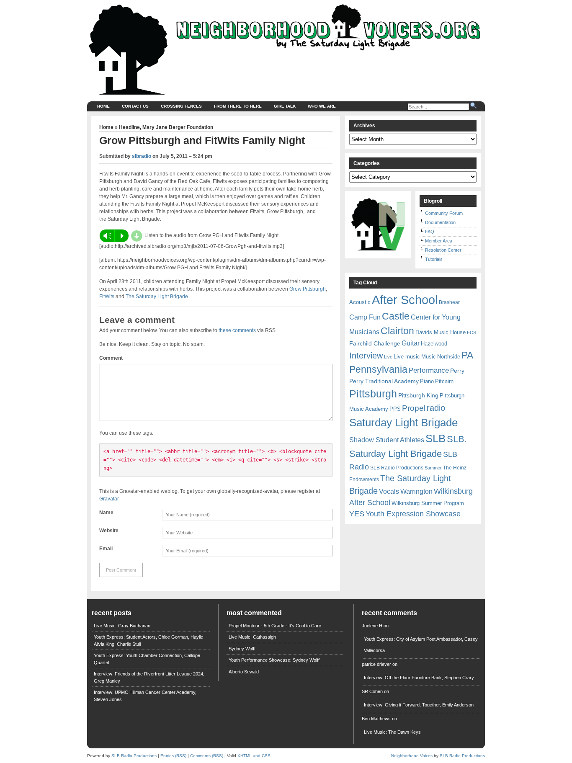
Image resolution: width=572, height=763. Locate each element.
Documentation (440, 222)
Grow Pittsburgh (307, 289)
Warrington (416, 491)
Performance (429, 370)
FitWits (106, 296)
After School (405, 300)
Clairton (397, 330)
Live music (407, 356)
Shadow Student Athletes (386, 439)
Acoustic (360, 302)
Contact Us (135, 106)
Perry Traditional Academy (384, 381)
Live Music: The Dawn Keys (392, 732)
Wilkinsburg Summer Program (428, 503)
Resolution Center (443, 250)
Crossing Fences (181, 106)
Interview (366, 355)
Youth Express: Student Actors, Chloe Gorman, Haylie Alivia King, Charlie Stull (148, 640)
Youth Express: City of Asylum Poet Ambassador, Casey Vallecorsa (421, 645)
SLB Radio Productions (396, 468)
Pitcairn (444, 381)
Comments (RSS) (206, 755)
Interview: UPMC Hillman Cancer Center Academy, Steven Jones (145, 696)
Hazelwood (434, 343)
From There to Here (238, 106)
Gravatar (109, 499)
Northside (448, 356)
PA (467, 355)
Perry (457, 370)
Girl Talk (285, 106)
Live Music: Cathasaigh (252, 636)
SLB (435, 438)
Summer (433, 467)
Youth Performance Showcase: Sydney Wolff (274, 659)
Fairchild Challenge (374, 343)
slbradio (141, 156)
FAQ (429, 231)
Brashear (449, 302)
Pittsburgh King (418, 395)
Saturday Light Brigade (403, 422)
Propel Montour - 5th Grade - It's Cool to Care (275, 625)
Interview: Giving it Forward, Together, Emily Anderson (419, 704)
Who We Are (322, 106)
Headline (129, 127)
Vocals (389, 491)
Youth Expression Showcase (413, 514)
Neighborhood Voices (412, 755)
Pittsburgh (373, 394)
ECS (471, 332)
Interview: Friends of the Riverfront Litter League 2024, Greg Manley (149, 677)
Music (428, 356)
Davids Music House (440, 332)
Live (388, 356)
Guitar (411, 343)
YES (356, 514)
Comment (111, 358)
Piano (427, 381)
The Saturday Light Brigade (157, 296)
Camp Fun (365, 317)
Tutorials (434, 259)
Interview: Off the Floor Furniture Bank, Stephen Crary (419, 677)
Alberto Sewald (244, 671)
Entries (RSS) (173, 755)
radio (436, 407)
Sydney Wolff (242, 648)
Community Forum (444, 213)
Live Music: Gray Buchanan (122, 625)
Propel (413, 408)
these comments (237, 330)
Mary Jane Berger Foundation (177, 127)
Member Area (438, 240)
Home (103, 106)
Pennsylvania (378, 369)
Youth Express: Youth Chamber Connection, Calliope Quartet (147, 659)
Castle (396, 316)
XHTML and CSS (254, 755)
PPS (395, 409)
